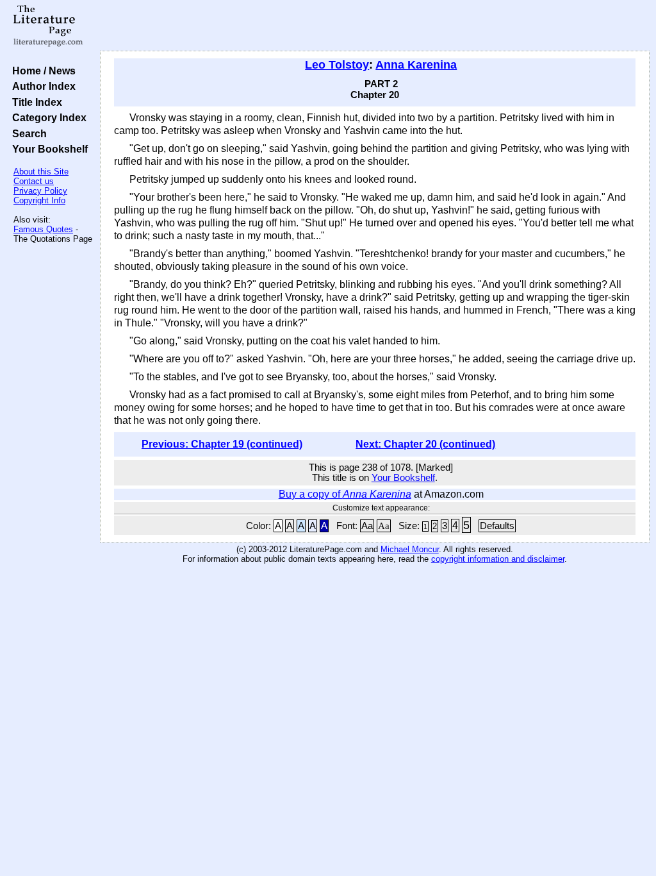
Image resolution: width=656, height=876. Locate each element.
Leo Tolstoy (337, 64)
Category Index (46, 117)
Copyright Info (39, 200)
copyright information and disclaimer (497, 559)
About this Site (41, 171)
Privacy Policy (40, 191)
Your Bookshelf (47, 149)
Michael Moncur (410, 549)
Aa (367, 526)
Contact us (33, 181)
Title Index (34, 102)
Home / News (41, 70)
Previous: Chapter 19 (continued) (222, 444)
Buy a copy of (345, 494)
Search (27, 133)
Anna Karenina (416, 64)
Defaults (497, 526)
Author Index (41, 86)
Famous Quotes (43, 229)
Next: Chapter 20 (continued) (425, 444)
